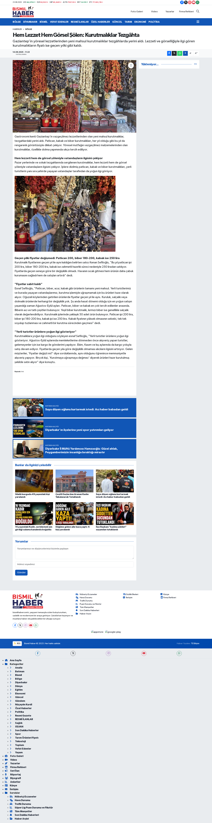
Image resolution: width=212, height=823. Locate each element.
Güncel (19, 697)
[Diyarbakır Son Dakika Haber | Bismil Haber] (23, 11)
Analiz (18, 667)
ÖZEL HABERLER (100, 22)
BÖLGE (17, 22)
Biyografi (15, 778)
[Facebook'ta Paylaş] (169, 53)
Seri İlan (14, 771)
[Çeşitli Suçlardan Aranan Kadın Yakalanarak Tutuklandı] (74, 481)
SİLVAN (19, 726)
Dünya (18, 686)
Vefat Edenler (23, 748)
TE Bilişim (195, 643)
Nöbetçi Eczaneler (88, 594)
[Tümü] (195, 64)
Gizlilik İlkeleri (132, 594)
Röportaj (15, 774)
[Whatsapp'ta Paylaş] (179, 53)
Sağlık (18, 723)
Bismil (18, 675)
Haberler (17, 29)
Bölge (28, 29)
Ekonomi (20, 693)
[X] (20, 625)
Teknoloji (20, 741)
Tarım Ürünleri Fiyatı (27, 738)
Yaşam (19, 752)
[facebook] (37, 653)
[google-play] (113, 632)
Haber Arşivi (85, 614)
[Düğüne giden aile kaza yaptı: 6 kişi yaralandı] (74, 513)
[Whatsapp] (35, 625)
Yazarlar (170, 11)
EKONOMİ (140, 22)
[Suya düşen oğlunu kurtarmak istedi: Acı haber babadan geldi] (115, 481)
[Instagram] (25, 625)
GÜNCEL (117, 22)
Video (154, 11)
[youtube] (143, 653)
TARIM (128, 22)
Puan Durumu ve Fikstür (90, 604)
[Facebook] (15, 625)
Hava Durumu (86, 597)
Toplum (19, 745)
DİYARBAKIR (30, 22)
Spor (18, 734)
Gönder (21, 572)
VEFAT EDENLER (59, 22)
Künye (166, 594)
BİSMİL (44, 22)
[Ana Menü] (198, 22)
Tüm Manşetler (87, 607)
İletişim (129, 597)
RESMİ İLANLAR (80, 22)
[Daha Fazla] (185, 53)
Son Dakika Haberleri (89, 610)
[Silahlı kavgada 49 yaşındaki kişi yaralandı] (34, 481)
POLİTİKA (154, 22)
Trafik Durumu (86, 601)
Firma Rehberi (186, 11)
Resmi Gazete (23, 715)
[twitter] (73, 653)
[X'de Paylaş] (174, 53)
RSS (18, 643)
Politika (19, 712)
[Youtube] (30, 625)
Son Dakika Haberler (27, 730)
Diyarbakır (21, 682)
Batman (19, 671)
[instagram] (108, 653)
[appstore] (98, 632)
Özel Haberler (23, 708)
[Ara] (197, 12)
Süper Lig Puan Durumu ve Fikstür (34, 807)
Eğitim (19, 690)
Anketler (15, 782)
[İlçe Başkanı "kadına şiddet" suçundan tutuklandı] (115, 513)
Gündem (20, 701)
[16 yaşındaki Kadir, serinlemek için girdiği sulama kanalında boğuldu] (34, 513)
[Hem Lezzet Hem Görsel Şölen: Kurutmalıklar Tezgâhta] (74, 96)
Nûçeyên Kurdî (23, 704)
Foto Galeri (137, 11)
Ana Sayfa (15, 660)
